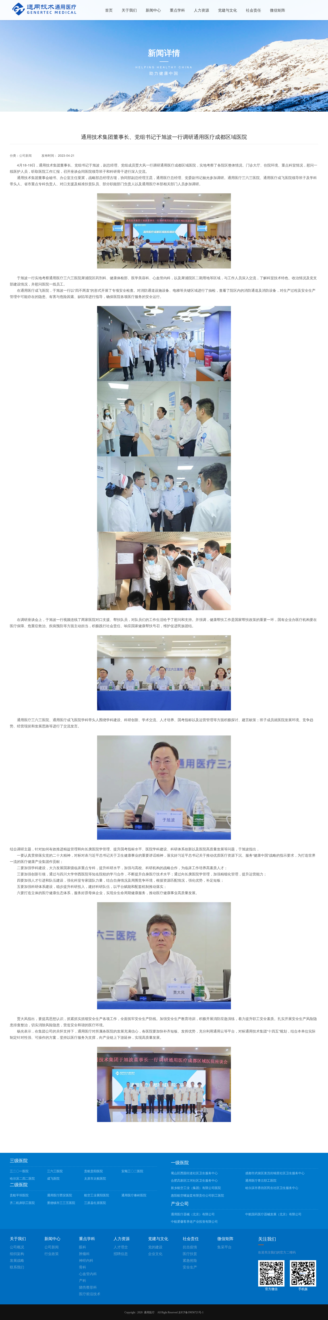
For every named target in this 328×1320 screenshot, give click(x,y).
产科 (82, 1280)
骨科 (82, 1267)
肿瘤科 (84, 1253)
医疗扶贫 (190, 1253)
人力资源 (201, 10)
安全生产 (190, 1267)
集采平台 (224, 1246)
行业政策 (51, 1253)
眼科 (82, 1246)
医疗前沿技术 (89, 1293)
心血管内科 (88, 1273)
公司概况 (17, 1246)
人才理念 (121, 1246)
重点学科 (177, 10)
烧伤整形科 (88, 1287)
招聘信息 (121, 1253)
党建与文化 (227, 10)
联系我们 (17, 1267)
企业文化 (155, 1253)
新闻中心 (153, 10)
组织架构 (17, 1253)
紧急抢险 (190, 1260)
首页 (109, 10)
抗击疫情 (190, 1246)
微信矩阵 (277, 10)
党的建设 (155, 1246)
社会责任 (253, 10)
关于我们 (129, 10)
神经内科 (86, 1260)
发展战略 (17, 1260)
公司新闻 (25, 155)
